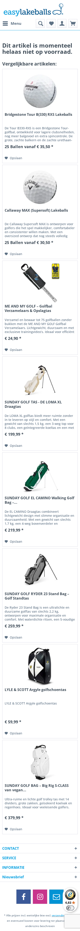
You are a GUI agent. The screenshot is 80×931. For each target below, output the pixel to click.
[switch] (70, 908)
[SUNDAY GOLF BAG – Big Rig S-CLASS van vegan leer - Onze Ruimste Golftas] (40, 762)
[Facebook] (23, 897)
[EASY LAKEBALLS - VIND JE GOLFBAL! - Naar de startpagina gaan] (40, 9)
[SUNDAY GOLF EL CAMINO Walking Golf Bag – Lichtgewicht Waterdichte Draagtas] (40, 475)
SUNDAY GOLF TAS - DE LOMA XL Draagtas (33, 404)
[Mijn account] (62, 23)
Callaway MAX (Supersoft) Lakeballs (36, 210)
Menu (16, 23)
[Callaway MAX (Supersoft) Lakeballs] (40, 187)
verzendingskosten (64, 915)
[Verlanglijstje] (51, 23)
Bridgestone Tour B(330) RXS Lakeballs (38, 114)
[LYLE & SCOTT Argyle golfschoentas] (40, 666)
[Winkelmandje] (72, 23)
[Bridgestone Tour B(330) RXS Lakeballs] (40, 91)
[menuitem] (12, 23)
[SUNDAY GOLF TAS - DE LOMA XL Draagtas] (40, 379)
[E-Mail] (56, 897)
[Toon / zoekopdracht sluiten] (40, 23)
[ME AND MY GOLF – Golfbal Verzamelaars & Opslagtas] (40, 283)
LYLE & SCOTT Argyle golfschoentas (35, 689)
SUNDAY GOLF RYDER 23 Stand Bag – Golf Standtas (37, 596)
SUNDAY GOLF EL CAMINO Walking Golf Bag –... (39, 500)
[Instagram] (40, 897)
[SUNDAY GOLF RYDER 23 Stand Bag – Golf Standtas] (40, 570)
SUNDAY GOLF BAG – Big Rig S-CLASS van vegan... (37, 787)
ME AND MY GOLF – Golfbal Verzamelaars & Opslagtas (28, 308)
